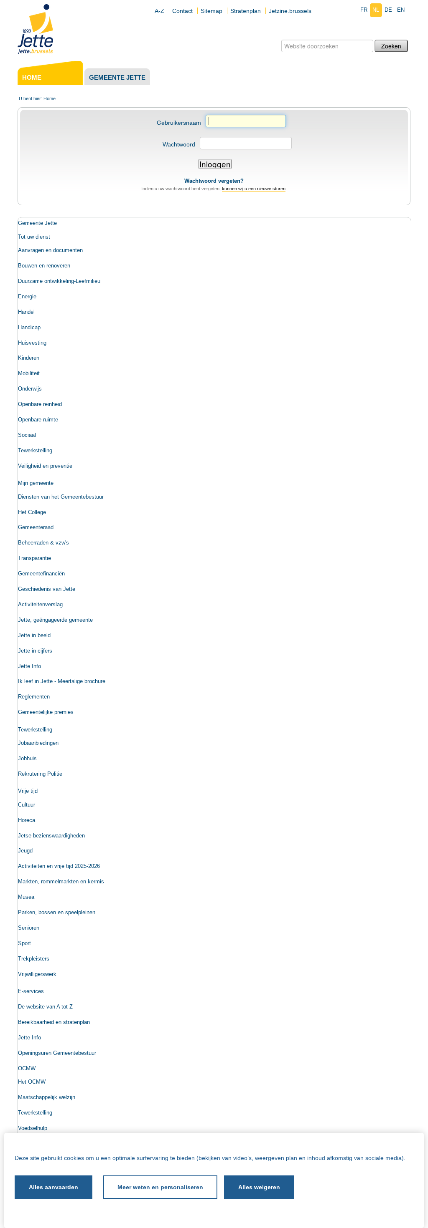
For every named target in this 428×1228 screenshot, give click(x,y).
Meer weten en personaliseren (160, 1187)
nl (375, 10)
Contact (182, 11)
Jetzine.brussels (290, 11)
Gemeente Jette (117, 77)
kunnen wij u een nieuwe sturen (253, 188)
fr (363, 10)
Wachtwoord (179, 144)
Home (31, 77)
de (388, 10)
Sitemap (211, 11)
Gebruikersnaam (179, 122)
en (401, 10)
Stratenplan (245, 11)
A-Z (159, 11)
